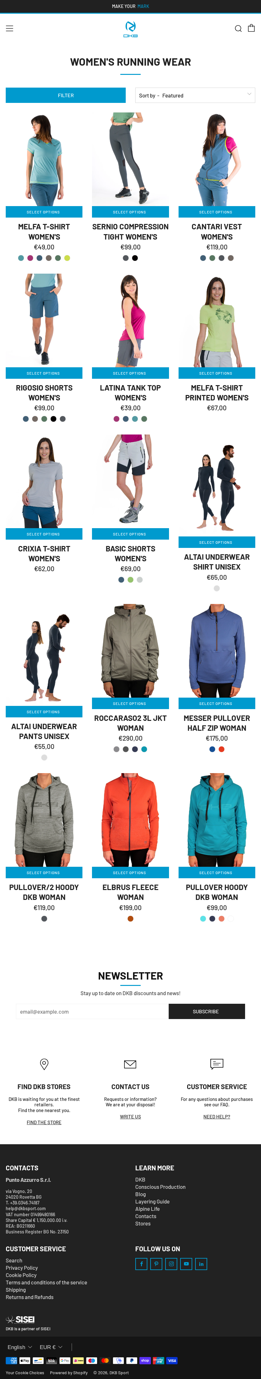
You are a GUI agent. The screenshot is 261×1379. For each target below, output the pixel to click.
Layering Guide (152, 1201)
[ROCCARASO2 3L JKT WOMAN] (130, 651)
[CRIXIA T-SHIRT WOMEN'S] (44, 481)
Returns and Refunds (29, 1297)
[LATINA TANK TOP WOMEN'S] (130, 320)
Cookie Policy (21, 1275)
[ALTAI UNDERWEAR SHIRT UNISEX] (217, 485)
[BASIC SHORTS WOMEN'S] (130, 481)
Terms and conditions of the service (46, 1282)
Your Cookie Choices (25, 1372)
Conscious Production (160, 1186)
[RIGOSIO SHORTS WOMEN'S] (44, 320)
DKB (140, 1179)
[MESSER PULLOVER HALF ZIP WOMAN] (217, 651)
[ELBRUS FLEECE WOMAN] (130, 820)
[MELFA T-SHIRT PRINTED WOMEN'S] (217, 320)
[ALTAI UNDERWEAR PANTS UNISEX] (44, 655)
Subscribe (206, 1011)
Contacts (145, 1216)
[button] (21, 258)
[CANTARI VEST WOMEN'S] (217, 159)
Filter (66, 95)
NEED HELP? (216, 1116)
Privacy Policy (22, 1267)
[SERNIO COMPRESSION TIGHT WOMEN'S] (130, 159)
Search (14, 1260)
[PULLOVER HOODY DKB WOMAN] (217, 820)
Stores (143, 1223)
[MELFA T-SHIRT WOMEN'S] (44, 159)
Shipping (16, 1289)
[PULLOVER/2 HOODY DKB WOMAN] (44, 820)
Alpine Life (147, 1208)
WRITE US (130, 1116)
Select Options (43, 212)
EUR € (47, 1347)
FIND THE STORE (44, 1122)
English (16, 1347)
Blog (140, 1194)
